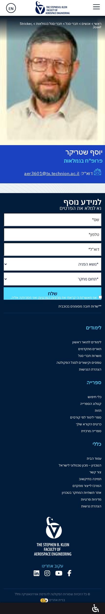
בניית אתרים (56, 600)
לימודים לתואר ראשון (86, 342)
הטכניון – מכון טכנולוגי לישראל (80, 465)
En (11, 8)
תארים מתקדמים (89, 349)
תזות (98, 410)
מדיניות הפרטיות (49, 297)
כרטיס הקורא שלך (88, 424)
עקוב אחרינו (52, 566)
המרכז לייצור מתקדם (87, 486)
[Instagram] (47, 573)
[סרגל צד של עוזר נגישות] (95, 608)
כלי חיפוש (94, 397)
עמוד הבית (94, 458)
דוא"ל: (86, 173)
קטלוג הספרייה (90, 403)
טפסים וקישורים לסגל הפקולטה (78, 362)
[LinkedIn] (36, 573)
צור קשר (95, 472)
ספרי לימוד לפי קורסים (85, 417)
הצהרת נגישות (91, 506)
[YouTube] (59, 573)
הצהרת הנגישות (90, 369)
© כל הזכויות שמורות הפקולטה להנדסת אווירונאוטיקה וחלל (52, 594)
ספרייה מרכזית (91, 431)
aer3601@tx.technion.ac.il (51, 173)
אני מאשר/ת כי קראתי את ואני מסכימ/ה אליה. (53, 297)
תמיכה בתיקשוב (90, 479)
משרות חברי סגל (89, 356)
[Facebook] (69, 573)
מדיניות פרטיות (91, 499)
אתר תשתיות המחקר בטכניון (81, 492)
